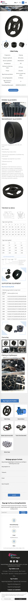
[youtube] (14, 561)
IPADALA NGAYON (23, 512)
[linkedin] (17, 561)
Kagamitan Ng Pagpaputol (14, 584)
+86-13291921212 (14, 527)
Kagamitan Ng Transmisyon (20, 581)
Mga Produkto (11, 8)
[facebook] (11, 561)
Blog (14, 576)
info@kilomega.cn (14, 537)
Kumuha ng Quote (13, 90)
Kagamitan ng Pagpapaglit (14, 587)
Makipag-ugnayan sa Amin (20, 573)
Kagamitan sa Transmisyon (21, 8)
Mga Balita (11, 573)
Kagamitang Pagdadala (7, 581)
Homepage (5, 8)
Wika (15, 2)
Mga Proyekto (4, 573)
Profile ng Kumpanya (13, 571)
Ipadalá (14, 495)
